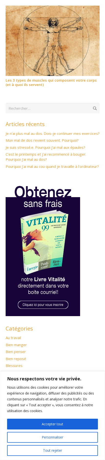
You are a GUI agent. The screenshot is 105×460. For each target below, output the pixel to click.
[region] (52, 415)
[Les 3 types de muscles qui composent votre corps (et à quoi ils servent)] (53, 8)
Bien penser (16, 351)
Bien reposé (16, 358)
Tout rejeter (52, 450)
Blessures (14, 365)
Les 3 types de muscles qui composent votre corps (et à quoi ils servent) (51, 82)
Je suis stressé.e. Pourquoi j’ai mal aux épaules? (45, 147)
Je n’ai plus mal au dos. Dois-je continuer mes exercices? (53, 133)
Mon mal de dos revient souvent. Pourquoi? (42, 140)
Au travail (13, 337)
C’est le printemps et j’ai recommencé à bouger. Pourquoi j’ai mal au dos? (46, 157)
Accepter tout (52, 424)
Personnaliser (52, 437)
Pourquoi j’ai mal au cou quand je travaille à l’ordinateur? (52, 166)
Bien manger (16, 344)
